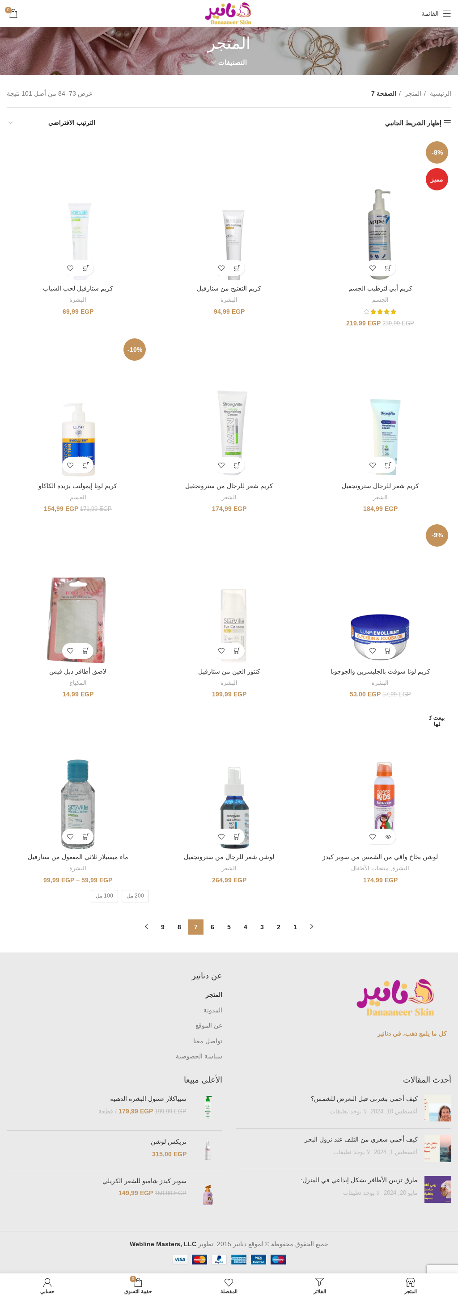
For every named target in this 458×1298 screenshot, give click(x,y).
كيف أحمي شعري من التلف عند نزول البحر (361, 1139)
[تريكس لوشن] (207, 1150)
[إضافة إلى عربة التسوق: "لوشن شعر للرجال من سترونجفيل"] (237, 836)
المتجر (412, 93)
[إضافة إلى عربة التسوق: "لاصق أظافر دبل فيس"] (85, 651)
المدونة (213, 1010)
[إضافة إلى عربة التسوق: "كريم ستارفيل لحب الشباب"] (85, 268)
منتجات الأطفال (370, 868)
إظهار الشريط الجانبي (413, 122)
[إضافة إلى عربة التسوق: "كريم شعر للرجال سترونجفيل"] (388, 465)
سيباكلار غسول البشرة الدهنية (148, 1098)
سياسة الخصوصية (199, 1056)
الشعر (380, 497)
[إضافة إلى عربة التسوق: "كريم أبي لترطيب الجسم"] (388, 268)
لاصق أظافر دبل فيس (77, 671)
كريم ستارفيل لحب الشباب (78, 288)
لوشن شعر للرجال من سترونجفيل (229, 856)
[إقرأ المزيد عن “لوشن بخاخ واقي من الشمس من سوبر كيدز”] (388, 836)
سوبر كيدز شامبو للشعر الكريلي (144, 1180)
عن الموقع (208, 1025)
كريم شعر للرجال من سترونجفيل (229, 485)
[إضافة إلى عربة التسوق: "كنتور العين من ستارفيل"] (237, 651)
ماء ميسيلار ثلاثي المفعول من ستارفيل (78, 856)
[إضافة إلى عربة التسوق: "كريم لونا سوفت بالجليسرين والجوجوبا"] (388, 651)
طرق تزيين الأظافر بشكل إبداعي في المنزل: (358, 1180)
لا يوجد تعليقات (348, 1111)
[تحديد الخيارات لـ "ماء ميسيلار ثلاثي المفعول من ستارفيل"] (85, 836)
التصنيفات (232, 62)
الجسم (380, 299)
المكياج (78, 682)
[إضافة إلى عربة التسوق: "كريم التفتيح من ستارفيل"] (237, 268)
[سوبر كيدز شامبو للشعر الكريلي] (207, 1195)
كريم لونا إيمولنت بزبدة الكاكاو (77, 485)
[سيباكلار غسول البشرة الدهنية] (207, 1109)
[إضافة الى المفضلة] (372, 268)
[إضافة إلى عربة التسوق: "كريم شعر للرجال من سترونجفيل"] (237, 465)
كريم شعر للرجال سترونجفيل (380, 485)
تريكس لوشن (169, 1141)
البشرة (229, 299)
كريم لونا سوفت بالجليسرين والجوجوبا (380, 671)
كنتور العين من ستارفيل (229, 671)
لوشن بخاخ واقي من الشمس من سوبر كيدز (380, 856)
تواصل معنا (207, 1041)
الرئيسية (439, 93)
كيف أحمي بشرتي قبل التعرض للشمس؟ (364, 1098)
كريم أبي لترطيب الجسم (380, 288)
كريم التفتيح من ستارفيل (229, 288)
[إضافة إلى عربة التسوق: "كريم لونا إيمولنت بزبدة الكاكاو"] (85, 465)
